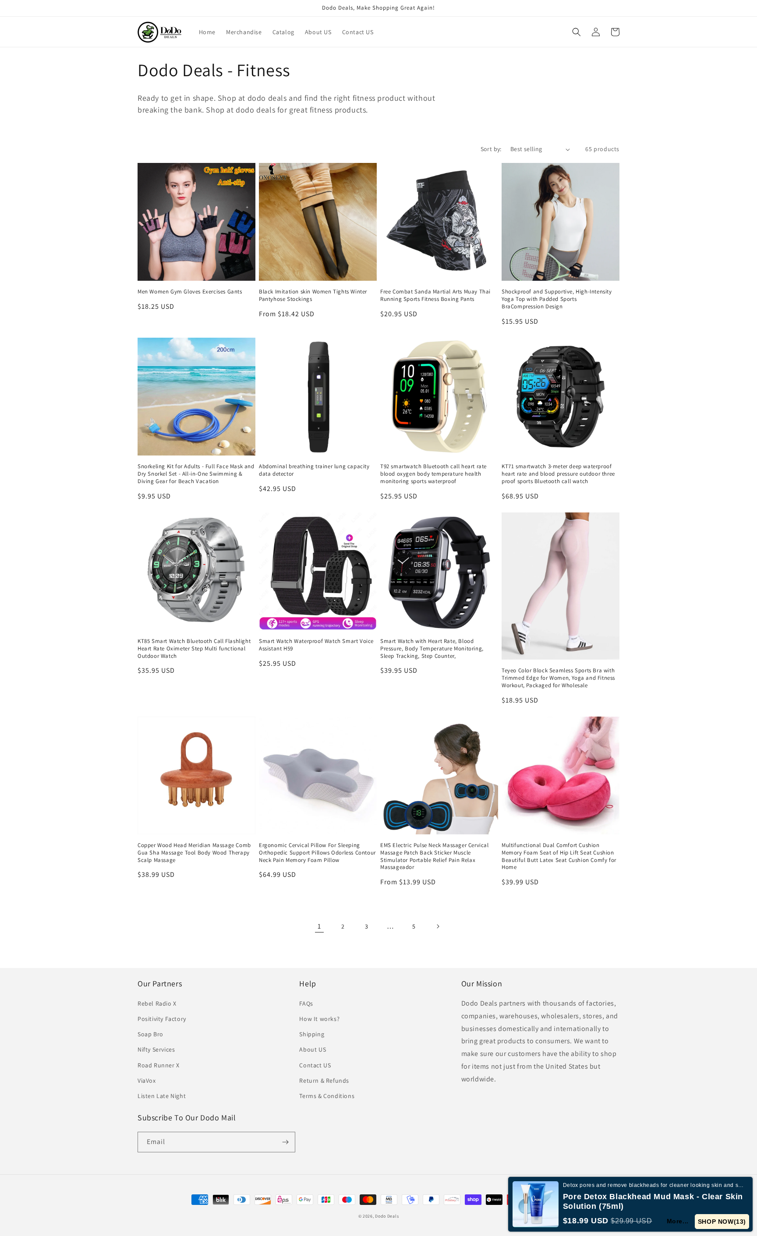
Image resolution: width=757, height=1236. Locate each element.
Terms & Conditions (326, 1096)
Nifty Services (156, 1049)
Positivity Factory (162, 1019)
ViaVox (147, 1080)
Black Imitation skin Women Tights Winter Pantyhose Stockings (313, 295)
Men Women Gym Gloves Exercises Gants (190, 291)
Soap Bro (150, 1034)
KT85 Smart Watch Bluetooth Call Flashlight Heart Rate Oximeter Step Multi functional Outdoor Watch (194, 649)
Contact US (315, 1065)
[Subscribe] (285, 1142)
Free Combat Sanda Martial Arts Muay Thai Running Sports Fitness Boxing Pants (435, 295)
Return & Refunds (324, 1080)
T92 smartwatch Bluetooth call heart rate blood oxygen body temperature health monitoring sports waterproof (433, 474)
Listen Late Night (162, 1096)
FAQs (306, 1003)
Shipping (311, 1034)
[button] (576, 32)
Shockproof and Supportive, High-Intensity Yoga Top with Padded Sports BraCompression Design (557, 299)
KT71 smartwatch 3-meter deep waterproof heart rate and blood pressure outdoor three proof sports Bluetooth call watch (558, 474)
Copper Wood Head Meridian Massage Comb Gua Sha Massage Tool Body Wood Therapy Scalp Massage (194, 853)
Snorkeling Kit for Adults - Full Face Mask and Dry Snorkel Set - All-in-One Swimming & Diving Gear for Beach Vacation (196, 474)
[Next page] (437, 926)
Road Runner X (159, 1065)
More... (678, 1221)
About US (312, 1049)
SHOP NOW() (722, 1221)
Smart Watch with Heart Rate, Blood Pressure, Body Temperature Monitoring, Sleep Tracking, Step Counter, (432, 649)
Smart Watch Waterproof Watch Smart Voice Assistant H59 (316, 645)
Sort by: (491, 149)
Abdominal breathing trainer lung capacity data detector (314, 470)
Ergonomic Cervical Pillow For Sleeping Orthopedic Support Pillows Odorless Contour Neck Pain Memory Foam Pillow (317, 853)
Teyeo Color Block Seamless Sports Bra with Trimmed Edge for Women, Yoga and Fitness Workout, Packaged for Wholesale (558, 678)
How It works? (319, 1019)
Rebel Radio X (157, 1003)
